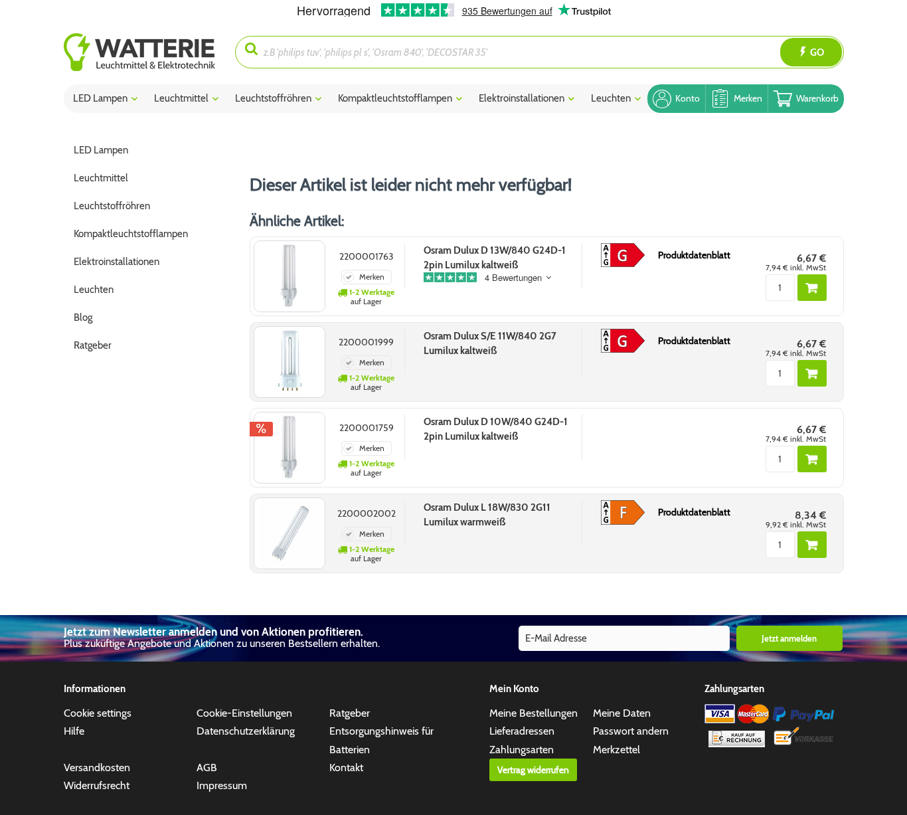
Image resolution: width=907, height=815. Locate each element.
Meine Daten (622, 713)
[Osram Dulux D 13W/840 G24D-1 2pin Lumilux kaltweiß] (289, 276)
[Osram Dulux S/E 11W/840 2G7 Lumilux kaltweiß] (289, 362)
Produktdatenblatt (694, 255)
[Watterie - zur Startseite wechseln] (139, 52)
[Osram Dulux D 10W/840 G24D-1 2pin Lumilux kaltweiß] (289, 448)
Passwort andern (631, 731)
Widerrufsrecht (96, 785)
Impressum (222, 785)
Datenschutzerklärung (246, 731)
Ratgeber (349, 713)
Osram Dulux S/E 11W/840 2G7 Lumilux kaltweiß (490, 343)
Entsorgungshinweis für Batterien (381, 740)
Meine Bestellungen (533, 713)
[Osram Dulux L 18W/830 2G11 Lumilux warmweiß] (289, 533)
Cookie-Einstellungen (244, 713)
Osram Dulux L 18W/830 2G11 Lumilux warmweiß (487, 514)
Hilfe (74, 731)
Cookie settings (97, 713)
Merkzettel (616, 749)
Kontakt (346, 767)
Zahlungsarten (521, 749)
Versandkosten (97, 767)
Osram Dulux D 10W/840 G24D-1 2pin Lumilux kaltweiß (496, 429)
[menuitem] (150, 52)
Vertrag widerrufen (533, 770)
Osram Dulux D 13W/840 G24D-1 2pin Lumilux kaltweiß (495, 257)
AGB (207, 767)
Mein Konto (514, 689)
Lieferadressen (521, 731)
